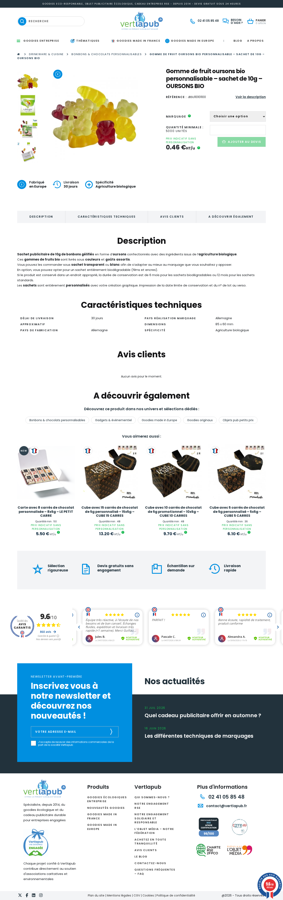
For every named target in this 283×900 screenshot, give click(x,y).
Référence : (176, 97)
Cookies (148, 895)
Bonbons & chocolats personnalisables (106, 54)
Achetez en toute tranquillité (150, 842)
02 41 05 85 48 (225, 796)
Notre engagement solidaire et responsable (151, 818)
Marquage (178, 116)
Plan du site (96, 895)
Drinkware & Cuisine (46, 54)
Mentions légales (119, 895)
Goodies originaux (200, 420)
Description (41, 217)
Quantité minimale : (185, 127)
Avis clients (172, 217)
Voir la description (251, 97)
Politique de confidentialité (175, 895)
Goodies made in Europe (159, 420)
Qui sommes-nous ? (152, 797)
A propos (255, 41)
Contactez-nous (150, 863)
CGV (137, 895)
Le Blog (141, 857)
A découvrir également (231, 217)
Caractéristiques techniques (106, 217)
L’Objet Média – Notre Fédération (154, 831)
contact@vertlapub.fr (226, 805)
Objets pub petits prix (238, 420)
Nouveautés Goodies (106, 808)
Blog (237, 41)
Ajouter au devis (244, 142)
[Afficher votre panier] (251, 22)
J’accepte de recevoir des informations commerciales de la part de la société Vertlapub (76, 744)
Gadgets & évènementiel (113, 420)
